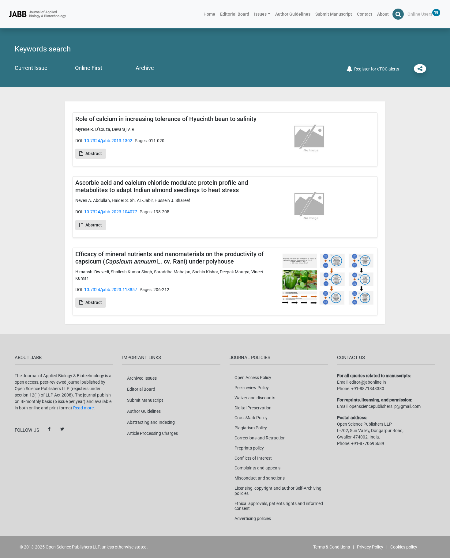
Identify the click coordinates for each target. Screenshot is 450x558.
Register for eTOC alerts (375, 68)
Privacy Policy (370, 547)
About (383, 14)
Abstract (93, 153)
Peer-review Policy (251, 387)
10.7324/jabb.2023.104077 (110, 211)
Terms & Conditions (331, 547)
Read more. (84, 407)
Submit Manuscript (333, 14)
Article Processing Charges (152, 433)
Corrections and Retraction (260, 437)
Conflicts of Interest (253, 458)
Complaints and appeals (257, 467)
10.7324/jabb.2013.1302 (108, 140)
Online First (88, 68)
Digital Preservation (253, 407)
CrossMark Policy (251, 417)
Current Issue (31, 68)
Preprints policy (249, 448)
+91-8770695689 (367, 443)
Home (211, 14)
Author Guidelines (292, 14)
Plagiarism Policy (250, 427)
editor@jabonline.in (367, 382)
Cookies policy (403, 547)
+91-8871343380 (367, 388)
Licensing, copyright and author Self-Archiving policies (277, 491)
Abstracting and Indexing (151, 422)
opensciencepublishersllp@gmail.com (385, 406)
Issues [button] (260, 14)
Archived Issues (142, 378)
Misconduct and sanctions (259, 478)
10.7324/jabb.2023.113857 (110, 289)
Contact (364, 14)
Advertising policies (252, 518)
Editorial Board (234, 14)
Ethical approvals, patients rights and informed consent (278, 506)
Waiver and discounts (254, 397)
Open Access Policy (252, 377)
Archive (145, 68)
